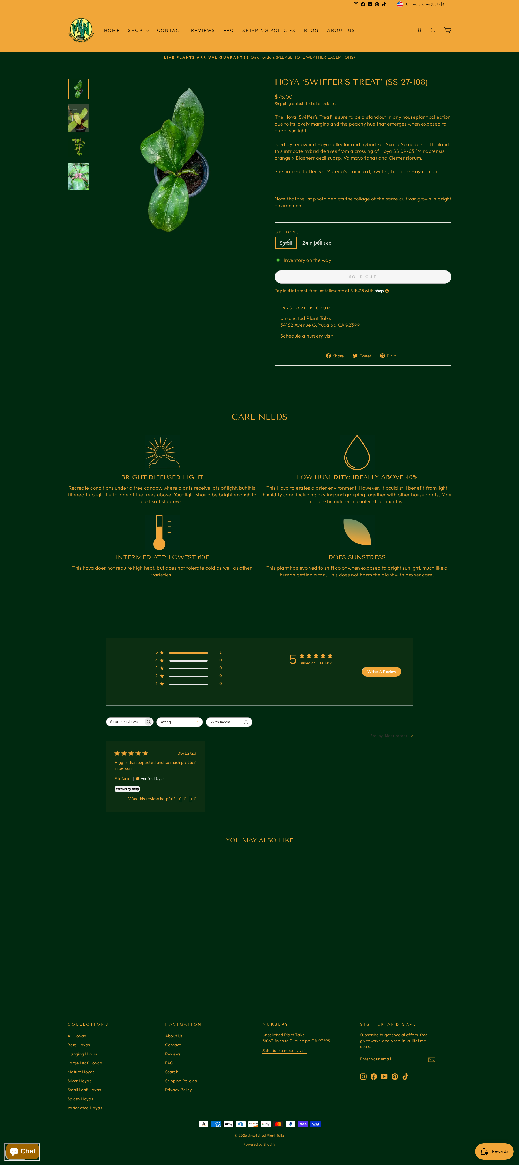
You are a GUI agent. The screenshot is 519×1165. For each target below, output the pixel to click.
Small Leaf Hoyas (84, 1089)
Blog (311, 30)
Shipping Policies (269, 30)
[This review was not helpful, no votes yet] (190, 799)
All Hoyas (77, 1035)
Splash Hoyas (80, 1098)
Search (171, 1071)
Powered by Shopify (259, 1144)
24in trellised (317, 243)
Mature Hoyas (81, 1071)
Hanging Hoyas (82, 1054)
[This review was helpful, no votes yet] (180, 799)
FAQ (229, 30)
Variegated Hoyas (85, 1107)
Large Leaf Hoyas (85, 1062)
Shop (136, 30)
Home (112, 30)
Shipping (283, 103)
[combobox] (179, 722)
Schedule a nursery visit (306, 336)
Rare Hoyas (79, 1044)
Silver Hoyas (79, 1080)
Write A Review (381, 671)
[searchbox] (125, 722)
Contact (170, 30)
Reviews (173, 1054)
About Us (341, 30)
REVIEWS (203, 30)
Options (287, 232)
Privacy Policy (178, 1089)
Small (286, 243)
